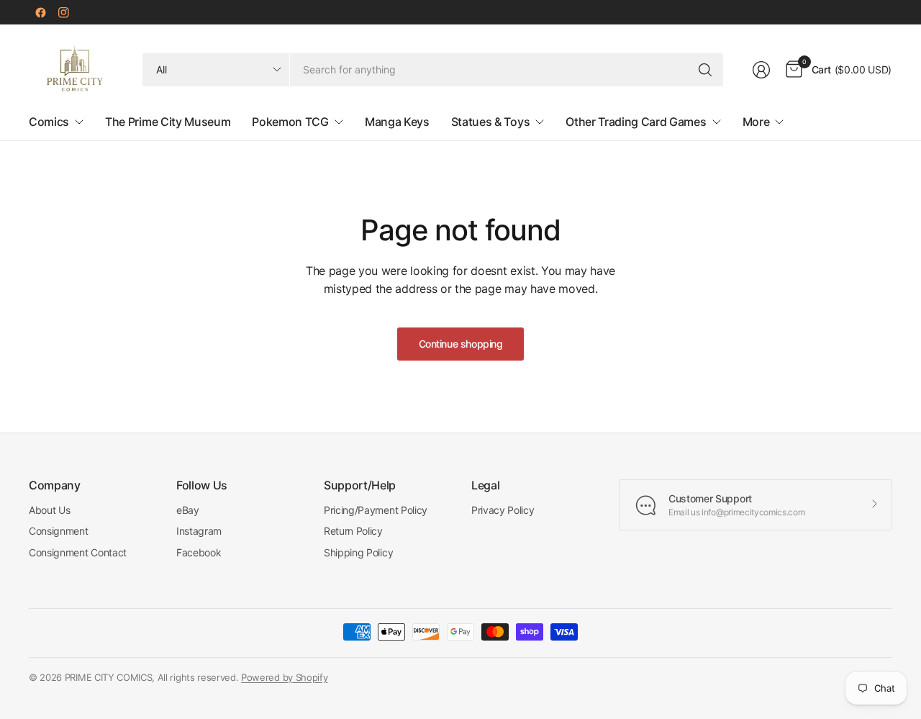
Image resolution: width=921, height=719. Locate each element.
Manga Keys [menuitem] (397, 121)
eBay (187, 510)
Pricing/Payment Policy (375, 510)
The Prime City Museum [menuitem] (167, 121)
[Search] (705, 69)
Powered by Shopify (284, 677)
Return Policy (353, 531)
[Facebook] (40, 12)
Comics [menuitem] (49, 121)
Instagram (199, 531)
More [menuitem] (756, 121)
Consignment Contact (78, 552)
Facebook (198, 552)
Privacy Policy (503, 510)
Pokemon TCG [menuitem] (290, 121)
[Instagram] (63, 12)
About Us (49, 510)
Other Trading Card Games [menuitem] (636, 121)
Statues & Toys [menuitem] (490, 121)
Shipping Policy (358, 552)
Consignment (58, 531)
